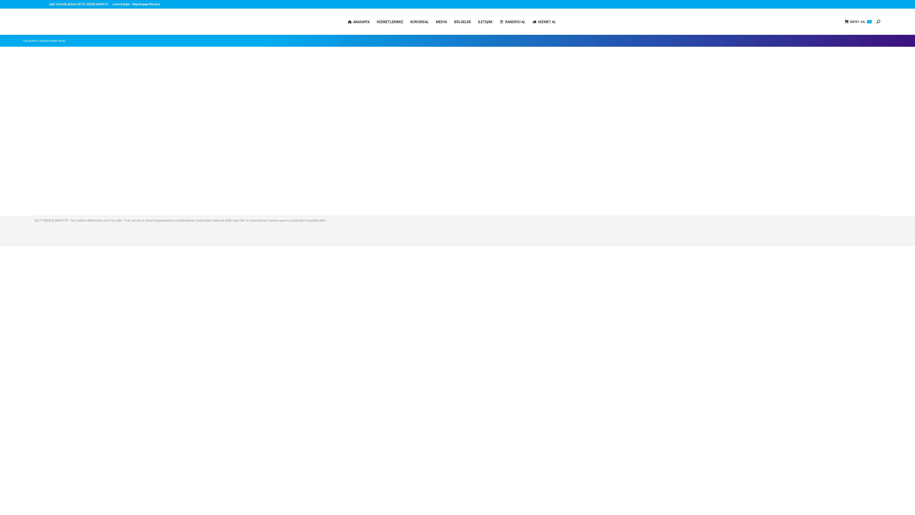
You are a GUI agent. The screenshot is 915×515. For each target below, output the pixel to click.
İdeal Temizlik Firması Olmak (48, 195)
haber (33, 202)
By (54, 202)
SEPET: (860, 22)
